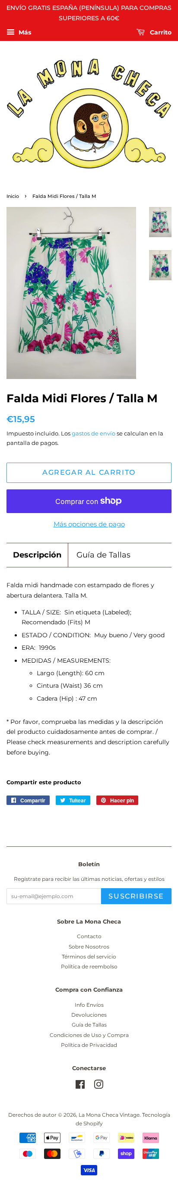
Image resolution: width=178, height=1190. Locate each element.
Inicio (12, 196)
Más (24, 32)
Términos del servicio (89, 956)
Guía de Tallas (103, 555)
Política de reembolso (89, 966)
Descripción (37, 555)
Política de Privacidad (89, 1045)
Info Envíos (89, 1005)
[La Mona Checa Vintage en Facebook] (80, 1086)
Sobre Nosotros (89, 946)
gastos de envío (93, 433)
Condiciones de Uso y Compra (89, 1035)
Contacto (89, 936)
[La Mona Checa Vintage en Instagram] (98, 1086)
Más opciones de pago (89, 524)
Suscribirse (136, 896)
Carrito (160, 32)
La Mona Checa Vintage (109, 1115)
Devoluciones (89, 1015)
